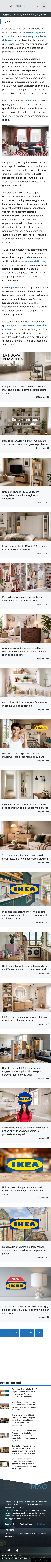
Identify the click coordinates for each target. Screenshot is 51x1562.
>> (38, 1332)
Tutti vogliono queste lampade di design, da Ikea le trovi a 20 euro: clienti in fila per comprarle (25, 1310)
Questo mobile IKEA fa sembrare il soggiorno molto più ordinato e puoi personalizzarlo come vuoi (22, 1071)
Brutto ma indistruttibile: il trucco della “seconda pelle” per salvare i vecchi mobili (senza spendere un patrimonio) (24, 1420)
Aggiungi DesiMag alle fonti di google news (25, 14)
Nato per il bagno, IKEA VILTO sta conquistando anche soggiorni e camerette (20, 495)
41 (31, 1332)
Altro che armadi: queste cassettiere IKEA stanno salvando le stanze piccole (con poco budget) (24, 651)
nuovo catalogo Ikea (34, 32)
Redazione (7, 1558)
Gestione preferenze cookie (41, 1560)
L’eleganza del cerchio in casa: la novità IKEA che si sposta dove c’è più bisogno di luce (24, 390)
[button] (37, 5)
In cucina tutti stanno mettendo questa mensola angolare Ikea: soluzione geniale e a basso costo (25, 915)
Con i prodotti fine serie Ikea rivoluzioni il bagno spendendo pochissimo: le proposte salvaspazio (25, 1131)
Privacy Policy (23, 1558)
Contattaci (41, 1524)
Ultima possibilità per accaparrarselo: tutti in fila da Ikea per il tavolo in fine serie (23, 1190)
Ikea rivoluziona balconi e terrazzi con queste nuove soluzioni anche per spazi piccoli (24, 1250)
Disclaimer (39, 1558)
